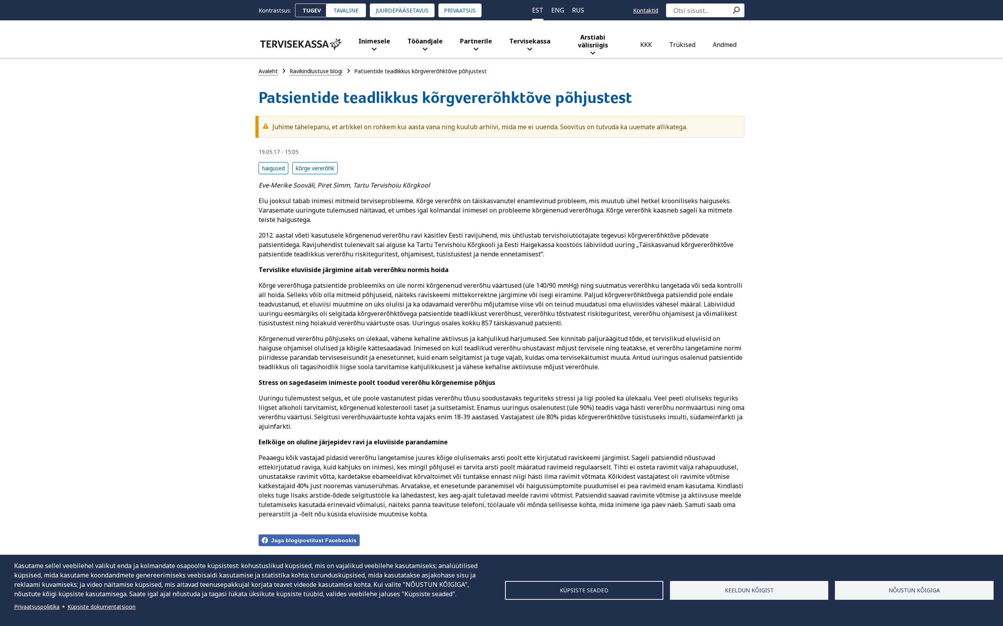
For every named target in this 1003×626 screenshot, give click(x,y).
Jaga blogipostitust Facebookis (314, 540)
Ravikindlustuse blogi (316, 71)
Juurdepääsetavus (402, 10)
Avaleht (268, 71)
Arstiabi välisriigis (593, 41)
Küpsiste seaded (584, 590)
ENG (557, 10)
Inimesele (374, 41)
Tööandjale (425, 41)
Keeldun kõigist (749, 590)
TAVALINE (345, 10)
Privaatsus (460, 10)
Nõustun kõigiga (914, 590)
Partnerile (476, 41)
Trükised (682, 44)
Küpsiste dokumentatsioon (101, 606)
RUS (578, 10)
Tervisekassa (529, 41)
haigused (273, 168)
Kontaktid (645, 10)
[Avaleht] (301, 44)
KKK (646, 44)
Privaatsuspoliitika (37, 606)
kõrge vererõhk (315, 168)
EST (537, 10)
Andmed (725, 44)
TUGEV (311, 10)
